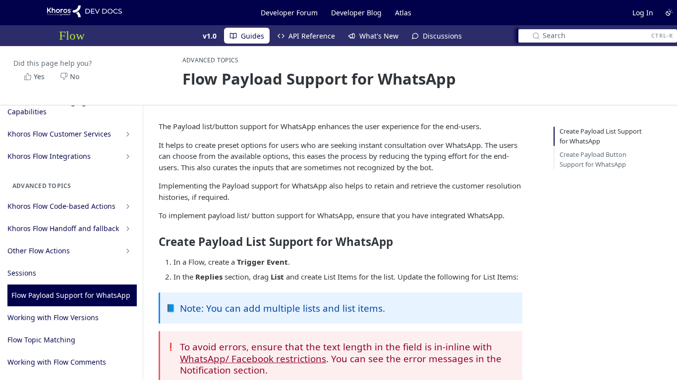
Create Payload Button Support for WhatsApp (593, 159)
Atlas (403, 12)
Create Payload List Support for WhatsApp (601, 136)
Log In (642, 12)
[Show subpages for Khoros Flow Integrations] (128, 156)
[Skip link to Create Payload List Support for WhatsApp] (152, 241)
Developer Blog (356, 12)
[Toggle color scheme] (669, 12)
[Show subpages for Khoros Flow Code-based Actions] (128, 206)
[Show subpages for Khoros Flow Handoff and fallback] (128, 229)
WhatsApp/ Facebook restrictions (253, 358)
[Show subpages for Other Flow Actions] (128, 251)
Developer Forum (289, 12)
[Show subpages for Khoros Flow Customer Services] (128, 134)
